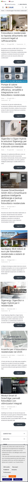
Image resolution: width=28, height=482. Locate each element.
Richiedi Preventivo (10, 4)
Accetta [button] (12, 476)
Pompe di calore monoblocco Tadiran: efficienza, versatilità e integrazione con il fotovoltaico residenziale (13, 89)
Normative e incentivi (6, 355)
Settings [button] (4, 476)
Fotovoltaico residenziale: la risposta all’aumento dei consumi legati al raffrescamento (14, 37)
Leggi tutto (19, 61)
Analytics (14, 469)
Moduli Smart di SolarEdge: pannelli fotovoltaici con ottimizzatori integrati (11, 399)
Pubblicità (6, 469)
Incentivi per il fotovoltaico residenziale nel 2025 (14, 350)
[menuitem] (3, 1)
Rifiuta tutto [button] (17, 479)
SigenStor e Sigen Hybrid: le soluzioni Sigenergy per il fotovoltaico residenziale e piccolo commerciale (14, 142)
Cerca (23, 7)
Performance (7, 472)
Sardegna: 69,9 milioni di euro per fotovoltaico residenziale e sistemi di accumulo (13, 253)
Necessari (15, 467)
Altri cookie (6, 467)
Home (2, 10)
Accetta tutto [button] (7, 479)
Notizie (2, 44)
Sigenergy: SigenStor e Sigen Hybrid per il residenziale (12, 303)
